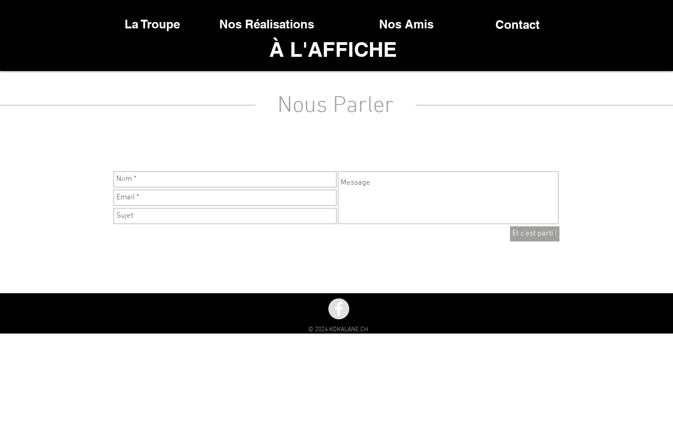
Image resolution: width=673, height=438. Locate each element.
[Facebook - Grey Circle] (338, 308)
